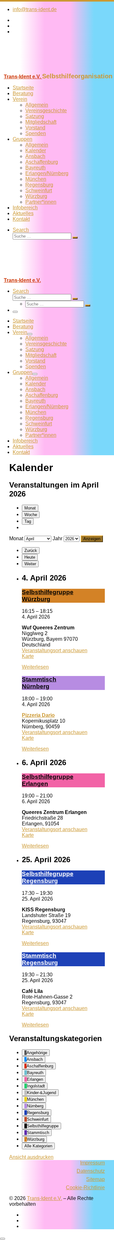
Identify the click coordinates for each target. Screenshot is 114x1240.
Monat (30, 508)
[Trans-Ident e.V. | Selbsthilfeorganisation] (39, 69)
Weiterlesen (35, 667)
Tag (27, 521)
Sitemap (95, 1179)
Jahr (57, 538)
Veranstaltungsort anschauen (54, 650)
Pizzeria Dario (38, 715)
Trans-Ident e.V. (44, 1198)
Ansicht (31, 1157)
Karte (28, 656)
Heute (29, 557)
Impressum (92, 1162)
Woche (30, 514)
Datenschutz (91, 1171)
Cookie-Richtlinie (85, 1187)
